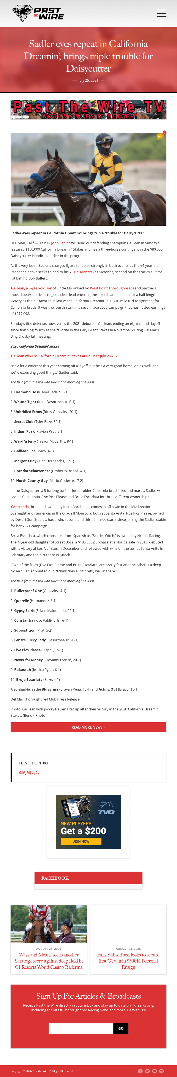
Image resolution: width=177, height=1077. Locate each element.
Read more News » (88, 727)
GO (121, 1028)
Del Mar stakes (86, 272)
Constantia (20, 506)
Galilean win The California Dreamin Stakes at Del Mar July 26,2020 (65, 356)
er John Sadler (58, 243)
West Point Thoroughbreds (112, 288)
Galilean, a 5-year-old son (31, 288)
